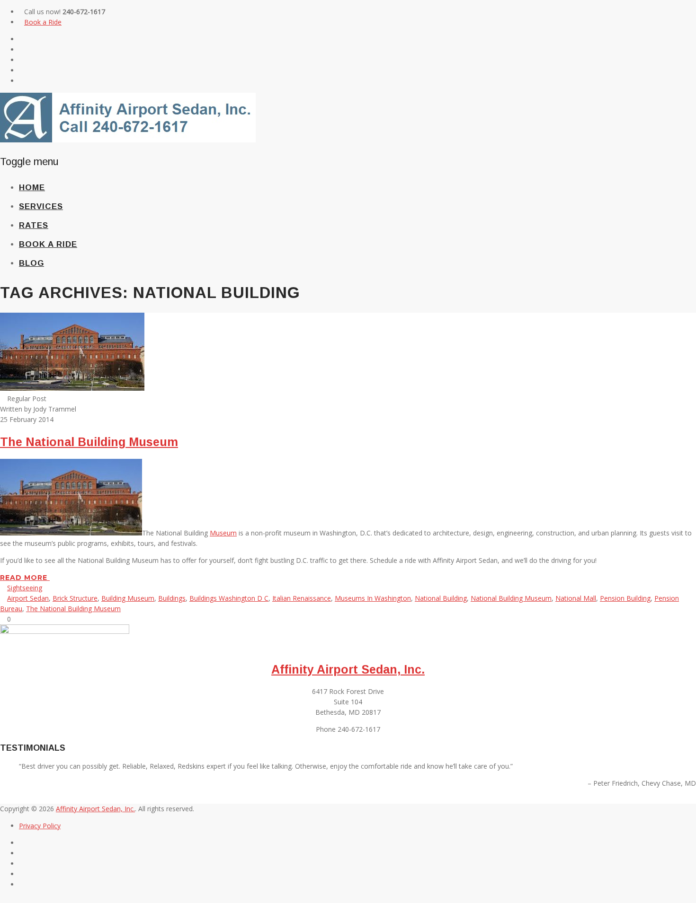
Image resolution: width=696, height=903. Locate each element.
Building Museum (127, 598)
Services (41, 206)
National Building (441, 598)
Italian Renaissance (301, 598)
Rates (33, 225)
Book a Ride (43, 22)
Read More (25, 577)
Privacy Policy (40, 825)
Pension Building (625, 598)
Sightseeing (24, 587)
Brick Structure (75, 598)
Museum (223, 532)
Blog (31, 263)
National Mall (575, 598)
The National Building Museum (89, 441)
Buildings (172, 598)
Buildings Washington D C (228, 598)
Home (32, 187)
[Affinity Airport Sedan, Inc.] (128, 139)
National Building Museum (511, 598)
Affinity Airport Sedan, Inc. (348, 669)
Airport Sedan (28, 598)
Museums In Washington (373, 598)
